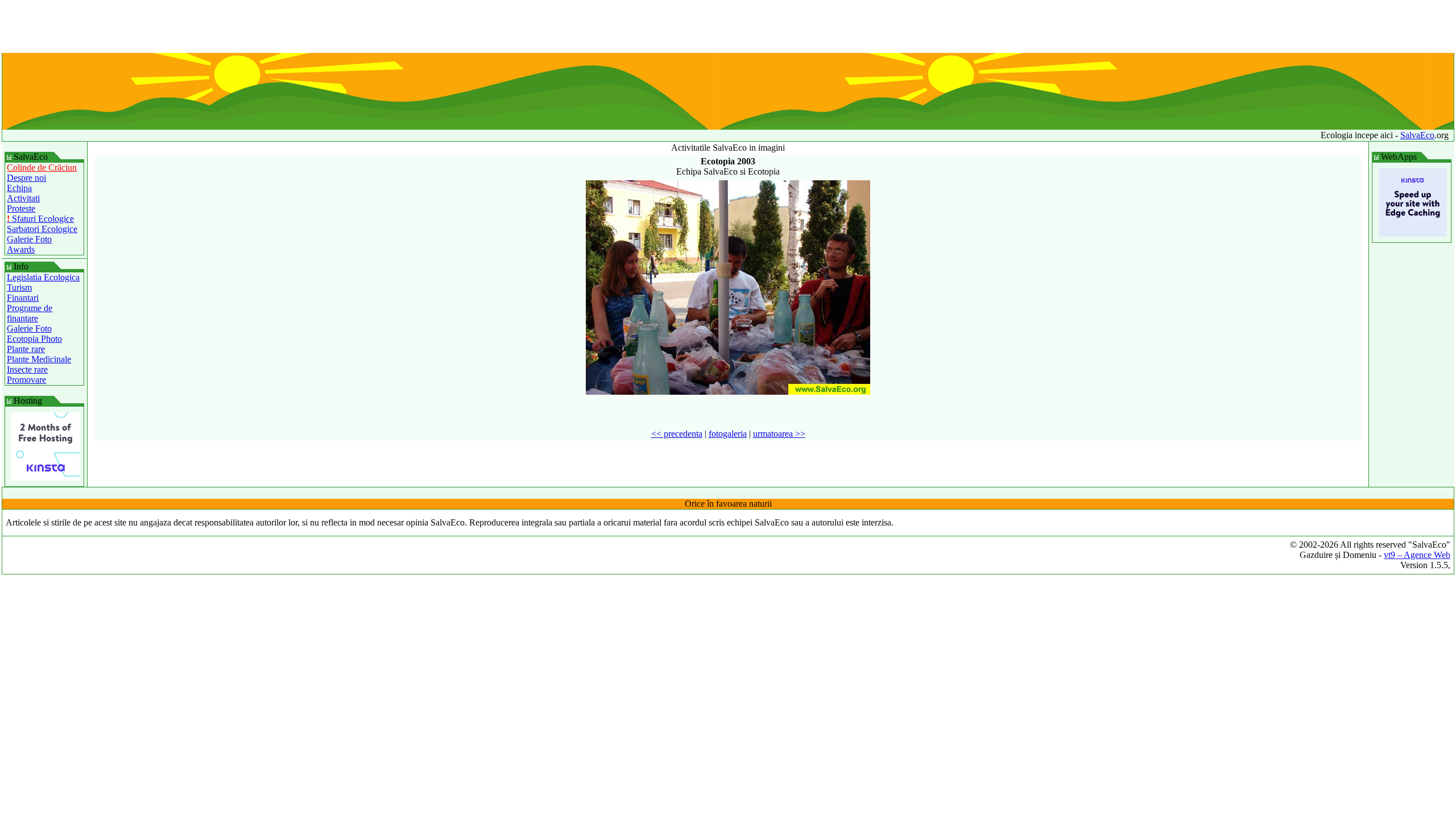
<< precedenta (676, 434)
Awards (21, 249)
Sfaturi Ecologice (40, 219)
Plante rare (26, 349)
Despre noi (26, 178)
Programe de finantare (29, 313)
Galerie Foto (29, 239)
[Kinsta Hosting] (45, 477)
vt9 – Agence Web (1417, 555)
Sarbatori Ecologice (42, 229)
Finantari (23, 298)
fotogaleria (728, 434)
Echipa (19, 188)
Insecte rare (27, 369)
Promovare (26, 379)
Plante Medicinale (39, 359)
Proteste (21, 208)
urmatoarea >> (779, 434)
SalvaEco (1417, 135)
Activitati (23, 198)
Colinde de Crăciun (42, 167)
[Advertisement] (728, 27)
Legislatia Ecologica (43, 277)
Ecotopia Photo (34, 339)
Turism (19, 287)
